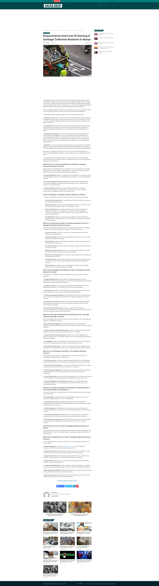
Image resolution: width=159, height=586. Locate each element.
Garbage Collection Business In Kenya (67, 480)
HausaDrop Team (62, 583)
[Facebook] (53, 496)
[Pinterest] (77, 486)
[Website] (52, 496)
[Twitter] (55, 496)
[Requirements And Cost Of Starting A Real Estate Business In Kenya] (50, 555)
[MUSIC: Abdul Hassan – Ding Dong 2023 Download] (96, 43)
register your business (69, 446)
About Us (88, 583)
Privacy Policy (98, 583)
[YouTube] (56, 496)
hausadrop (47, 42)
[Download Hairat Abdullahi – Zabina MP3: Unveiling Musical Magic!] (96, 48)
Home (45, 30)
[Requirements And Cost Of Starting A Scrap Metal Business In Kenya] (50, 526)
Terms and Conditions (111, 583)
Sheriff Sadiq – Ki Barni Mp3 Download (105, 37)
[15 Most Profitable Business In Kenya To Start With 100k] (84, 541)
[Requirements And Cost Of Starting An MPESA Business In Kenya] (67, 555)
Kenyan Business (50, 30)
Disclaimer (104, 583)
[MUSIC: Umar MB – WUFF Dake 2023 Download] (96, 52)
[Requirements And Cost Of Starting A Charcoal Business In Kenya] (50, 569)
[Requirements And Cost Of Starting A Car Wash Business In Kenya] (67, 526)
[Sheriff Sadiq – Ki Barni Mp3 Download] (96, 39)
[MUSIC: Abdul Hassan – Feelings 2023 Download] (96, 34)
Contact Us (93, 583)
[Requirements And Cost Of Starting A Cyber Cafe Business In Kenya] (84, 555)
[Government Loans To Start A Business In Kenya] (50, 541)
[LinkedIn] (74, 486)
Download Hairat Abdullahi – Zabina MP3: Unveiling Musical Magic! (74, 1)
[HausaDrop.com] (53, 5)
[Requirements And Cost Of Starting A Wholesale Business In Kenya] (84, 526)
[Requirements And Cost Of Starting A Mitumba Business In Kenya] (67, 541)
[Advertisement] (79, 19)
